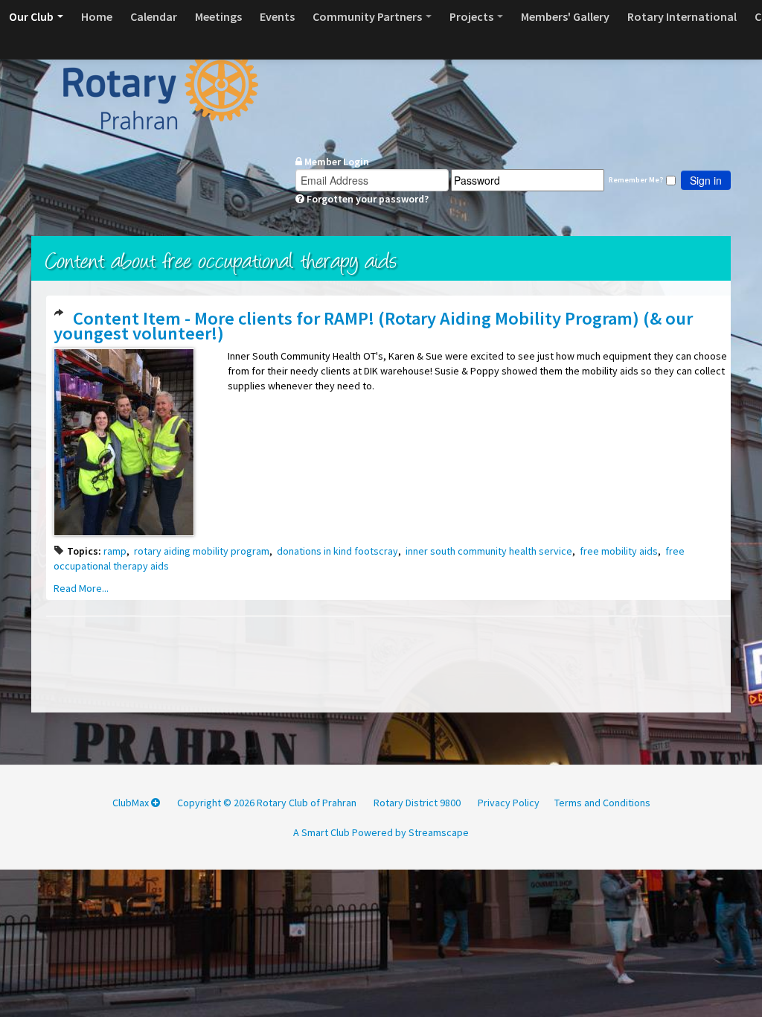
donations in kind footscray (337, 551)
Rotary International (682, 16)
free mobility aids (619, 551)
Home (96, 16)
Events (277, 16)
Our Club (32, 16)
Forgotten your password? (366, 198)
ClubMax (131, 802)
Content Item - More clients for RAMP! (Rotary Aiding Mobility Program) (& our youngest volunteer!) (373, 326)
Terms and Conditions (602, 802)
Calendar (153, 16)
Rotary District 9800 (417, 802)
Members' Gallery (565, 16)
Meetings (218, 16)
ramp (115, 551)
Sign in (706, 180)
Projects (472, 16)
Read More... (81, 588)
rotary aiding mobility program (201, 551)
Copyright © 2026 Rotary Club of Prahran (266, 802)
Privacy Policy (509, 802)
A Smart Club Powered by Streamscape (381, 832)
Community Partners (368, 16)
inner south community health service (489, 551)
